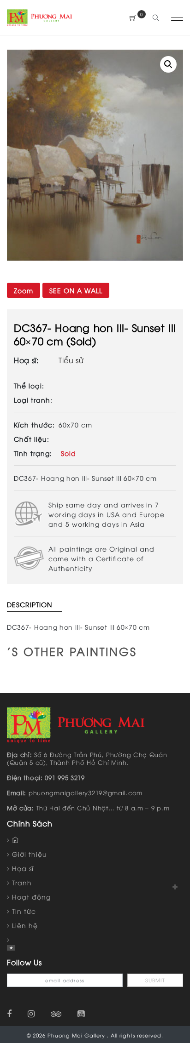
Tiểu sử (71, 360)
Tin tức (24, 910)
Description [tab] (29, 604)
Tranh (22, 882)
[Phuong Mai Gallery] (39, 16)
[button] (168, 64)
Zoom (23, 290)
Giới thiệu (29, 853)
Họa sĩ (23, 868)
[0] (133, 18)
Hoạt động (31, 896)
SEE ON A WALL (75, 290)
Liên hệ (25, 925)
